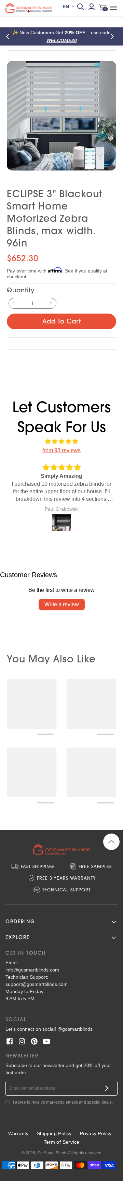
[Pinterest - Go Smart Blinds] (34, 1041)
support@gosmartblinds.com (36, 984)
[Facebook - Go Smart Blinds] (9, 1041)
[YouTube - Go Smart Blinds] (46, 1041)
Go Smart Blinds (52, 1153)
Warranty (18, 1133)
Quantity (21, 290)
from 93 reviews (61, 450)
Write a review (61, 604)
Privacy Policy (96, 1133)
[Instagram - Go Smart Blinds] (22, 1041)
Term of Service (62, 1142)
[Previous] (9, 36)
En (66, 6)
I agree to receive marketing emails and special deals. (63, 1102)
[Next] (113, 36)
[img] (61, 441)
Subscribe (106, 1088)
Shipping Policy (54, 1133)
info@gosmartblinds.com (32, 970)
